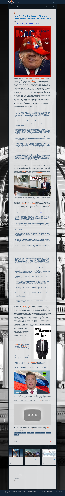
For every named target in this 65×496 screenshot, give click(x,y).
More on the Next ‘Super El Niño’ (32, 460)
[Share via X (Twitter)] (16, 438)
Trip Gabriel (16, 434)
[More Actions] (50, 480)
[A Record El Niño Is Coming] (49, 453)
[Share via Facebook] (14, 438)
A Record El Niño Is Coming (49, 459)
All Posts (10, 6)
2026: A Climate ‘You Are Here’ (15, 460)
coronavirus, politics (17, 6)
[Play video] (32, 414)
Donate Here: (59, 491)
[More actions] (50, 13)
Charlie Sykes (37, 432)
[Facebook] (16, 2)
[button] (46, 6)
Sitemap (6, 492)
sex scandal (43, 432)
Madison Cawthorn (30, 432)
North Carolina (23, 432)
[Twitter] (18, 2)
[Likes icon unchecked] (16, 485)
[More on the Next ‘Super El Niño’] (32, 453)
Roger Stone (49, 432)
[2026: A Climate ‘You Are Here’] (16, 453)
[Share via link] (19, 438)
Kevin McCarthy (16, 432)
